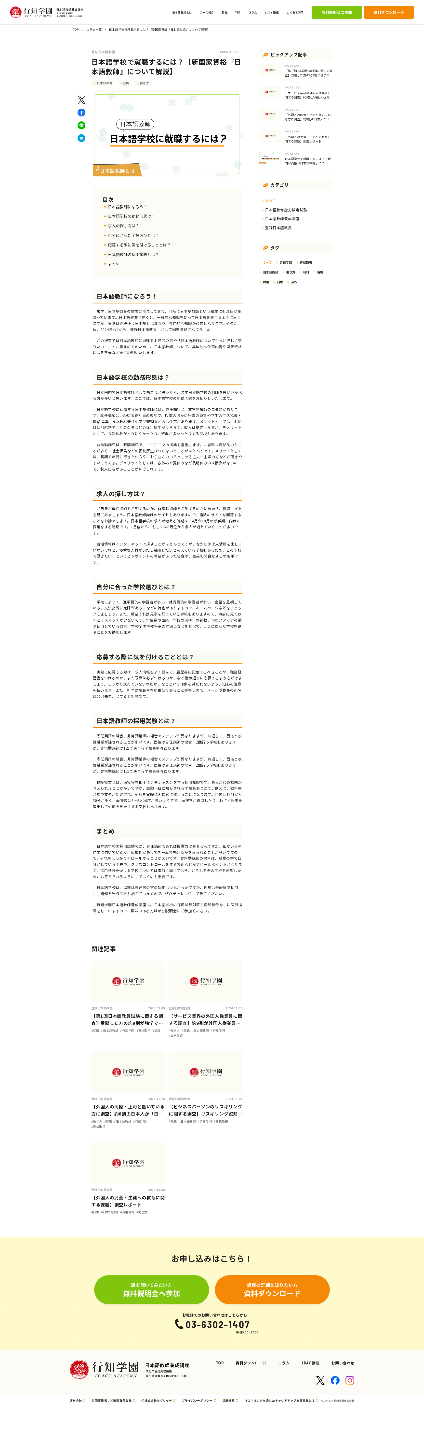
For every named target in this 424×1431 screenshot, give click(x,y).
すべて (270, 200)
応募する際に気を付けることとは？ (139, 245)
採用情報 (228, 1400)
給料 (306, 272)
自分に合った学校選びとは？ (133, 235)
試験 (266, 282)
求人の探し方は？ (123, 226)
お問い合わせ (342, 1362)
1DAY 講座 (310, 1362)
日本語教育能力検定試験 (286, 209)
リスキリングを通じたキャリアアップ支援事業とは (279, 1400)
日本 (280, 282)
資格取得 (306, 262)
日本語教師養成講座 (282, 218)
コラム (284, 1362)
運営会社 (76, 1400)
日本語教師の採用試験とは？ (133, 254)
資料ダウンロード (251, 1362)
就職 (126, 83)
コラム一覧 (94, 29)
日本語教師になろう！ (127, 207)
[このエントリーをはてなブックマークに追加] (81, 138)
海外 (294, 282)
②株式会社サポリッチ (156, 1400)
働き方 (144, 83)
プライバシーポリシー (197, 1400)
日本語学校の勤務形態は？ (131, 216)
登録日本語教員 (103, 52)
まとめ (114, 264)
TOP (76, 29)
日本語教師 (104, 83)
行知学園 (286, 262)
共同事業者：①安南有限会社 (112, 1400)
